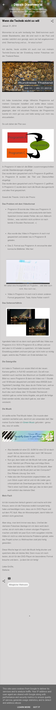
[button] (52, 21)
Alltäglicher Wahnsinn (18, 585)
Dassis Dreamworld (28, 4)
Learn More (23, 707)
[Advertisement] (28, 670)
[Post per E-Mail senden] (9, 579)
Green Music (29, 422)
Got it (36, 707)
